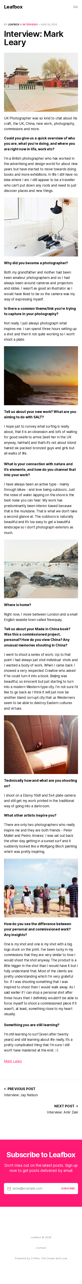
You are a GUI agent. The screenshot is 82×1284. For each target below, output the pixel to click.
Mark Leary (13, 1061)
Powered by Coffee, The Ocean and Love (41, 1258)
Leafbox (13, 7)
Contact (41, 1247)
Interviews (30, 24)
